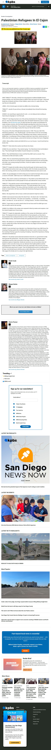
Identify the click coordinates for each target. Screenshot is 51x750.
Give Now (45, 2)
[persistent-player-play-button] (3, 6)
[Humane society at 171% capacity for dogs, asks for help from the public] (7, 681)
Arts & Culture (40, 685)
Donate (25, 651)
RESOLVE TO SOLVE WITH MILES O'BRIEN (12, 563)
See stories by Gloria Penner (17, 369)
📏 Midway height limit (9, 376)
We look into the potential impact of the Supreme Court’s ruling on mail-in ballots (22, 487)
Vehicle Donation (19, 746)
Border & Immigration (6, 16)
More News (5, 676)
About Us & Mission (20, 709)
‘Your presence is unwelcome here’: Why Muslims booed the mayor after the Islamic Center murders (31, 692)
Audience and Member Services (39, 709)
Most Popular (5, 569)
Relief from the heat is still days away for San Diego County (17, 606)
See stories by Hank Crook (16, 279)
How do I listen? (36, 719)
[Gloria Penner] (4, 325)
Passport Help (36, 721)
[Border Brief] (12, 664)
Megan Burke (18, 24)
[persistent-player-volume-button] (8, 6)
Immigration (21, 255)
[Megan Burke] (4, 287)
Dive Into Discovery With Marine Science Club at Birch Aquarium (18, 525)
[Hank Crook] (4, 264)
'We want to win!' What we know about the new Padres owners (17, 610)
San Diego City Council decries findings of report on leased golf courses (20, 615)
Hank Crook (6, 24)
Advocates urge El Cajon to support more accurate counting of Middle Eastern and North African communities (24, 620)
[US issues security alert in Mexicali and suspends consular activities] (19, 681)
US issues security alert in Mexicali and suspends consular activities (19, 692)
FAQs (34, 716)
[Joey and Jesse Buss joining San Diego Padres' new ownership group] (43, 681)
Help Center (35, 723)
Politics (27, 685)
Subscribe (25, 426)
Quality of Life (4, 685)
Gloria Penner (33, 24)
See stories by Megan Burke (16, 299)
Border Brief (27, 658)
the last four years (15, 122)
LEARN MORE (15, 742)
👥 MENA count (7, 381)
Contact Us (35, 714)
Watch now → (27, 670)
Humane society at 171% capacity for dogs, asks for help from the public (7, 692)
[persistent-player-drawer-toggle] (49, 6)
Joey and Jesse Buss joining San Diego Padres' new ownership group (43, 692)
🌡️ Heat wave (6, 378)
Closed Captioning (37, 712)
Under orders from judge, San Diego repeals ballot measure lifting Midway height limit (24, 601)
